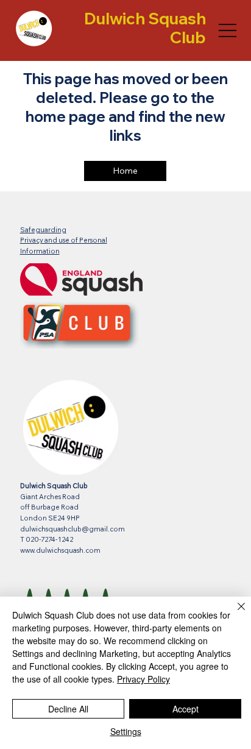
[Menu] (227, 31)
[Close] (234, 613)
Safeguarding (43, 229)
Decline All (68, 709)
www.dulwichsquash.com (60, 550)
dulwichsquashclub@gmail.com (72, 529)
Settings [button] (125, 731)
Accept (185, 709)
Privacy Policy (143, 679)
